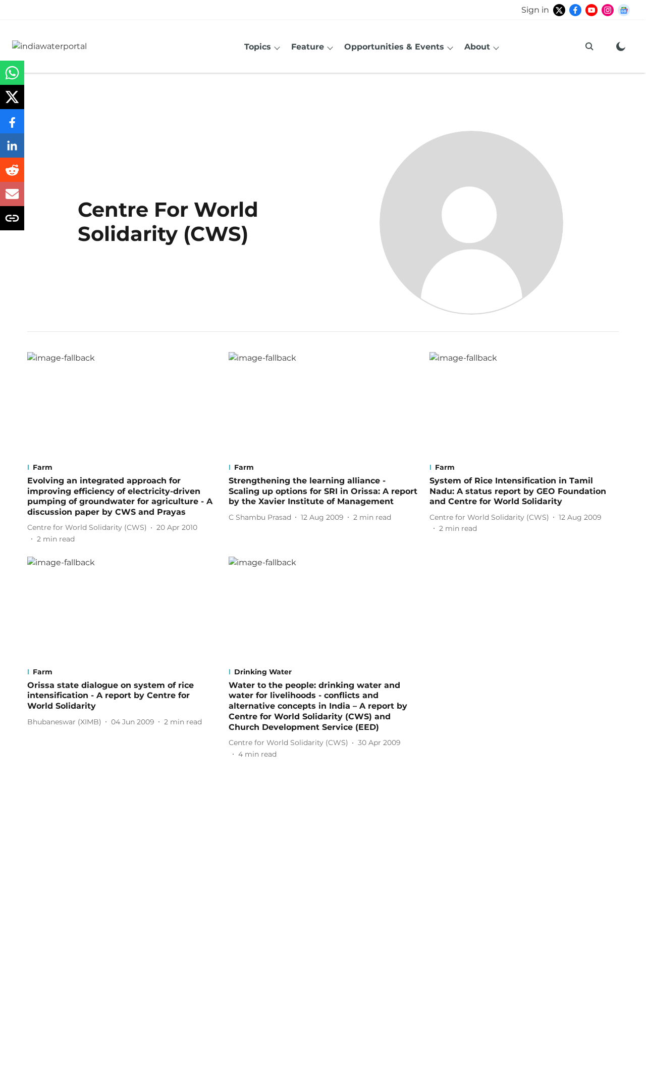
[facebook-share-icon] (12, 126)
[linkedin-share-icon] (12, 151)
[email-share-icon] (12, 199)
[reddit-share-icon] (12, 175)
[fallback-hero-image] (122, 405)
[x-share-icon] (12, 102)
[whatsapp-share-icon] (12, 78)
